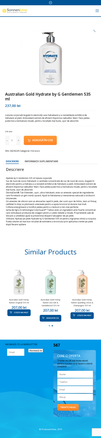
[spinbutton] (13, 140)
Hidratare (35, 150)
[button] (19, 140)
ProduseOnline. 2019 (52, 429)
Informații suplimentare (41, 161)
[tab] (12, 161)
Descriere (12, 161)
